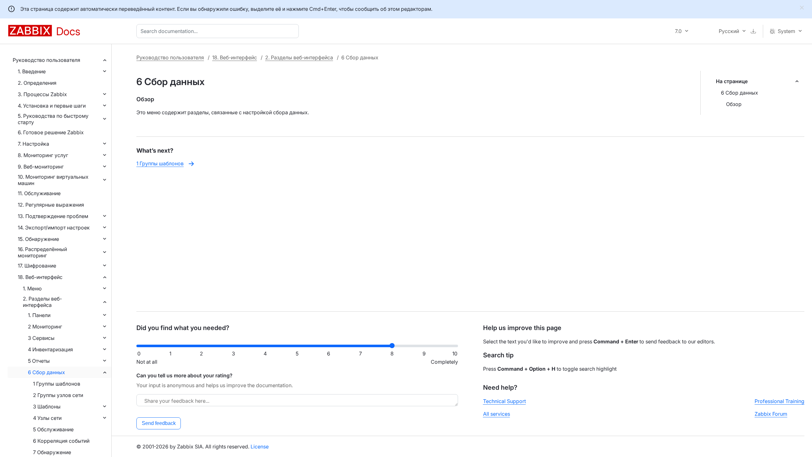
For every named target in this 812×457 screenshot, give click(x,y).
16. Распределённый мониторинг (42, 252)
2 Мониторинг (45, 326)
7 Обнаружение (52, 452)
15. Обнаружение (38, 239)
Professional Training (779, 401)
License (260, 446)
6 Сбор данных (46, 372)
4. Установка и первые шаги (52, 106)
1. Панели (39, 315)
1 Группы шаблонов (56, 384)
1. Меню (32, 288)
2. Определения (37, 83)
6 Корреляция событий (61, 441)
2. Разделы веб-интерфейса (42, 301)
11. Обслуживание (39, 193)
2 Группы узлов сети (58, 395)
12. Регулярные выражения (51, 205)
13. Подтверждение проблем (53, 216)
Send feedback (159, 423)
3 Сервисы (41, 338)
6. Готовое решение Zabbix (51, 132)
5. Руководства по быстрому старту (53, 119)
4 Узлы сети (47, 418)
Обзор (734, 104)
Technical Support (504, 401)
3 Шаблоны (47, 406)
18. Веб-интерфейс (40, 277)
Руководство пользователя (46, 60)
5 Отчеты (39, 361)
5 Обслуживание (53, 429)
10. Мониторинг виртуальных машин (53, 180)
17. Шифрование (37, 265)
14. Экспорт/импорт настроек (54, 227)
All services (496, 414)
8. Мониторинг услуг (43, 155)
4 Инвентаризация (50, 349)
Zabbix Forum (771, 414)
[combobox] (218, 31)
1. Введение (32, 71)
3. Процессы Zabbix (42, 94)
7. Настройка (33, 144)
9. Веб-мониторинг (41, 166)
